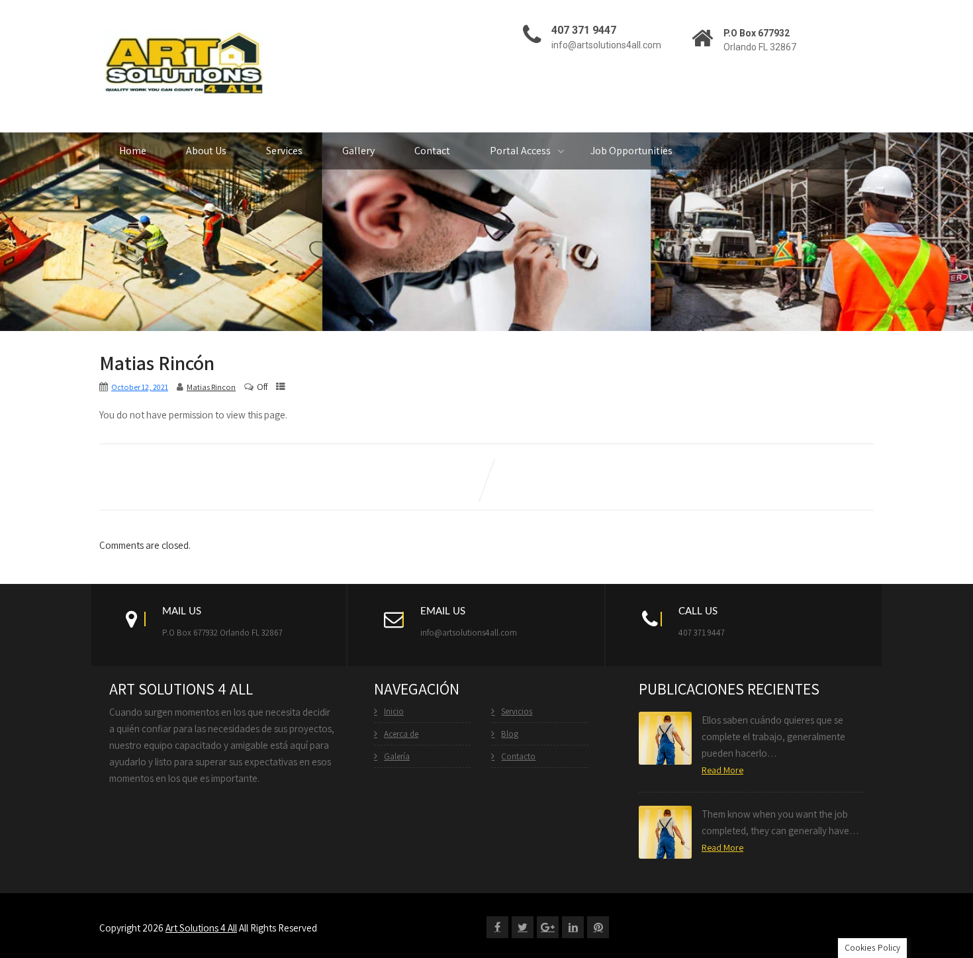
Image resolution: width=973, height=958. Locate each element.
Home (132, 151)
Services (284, 151)
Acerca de (401, 734)
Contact (432, 151)
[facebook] (497, 927)
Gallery (358, 151)
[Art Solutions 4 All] (182, 65)
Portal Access (520, 151)
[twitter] (522, 927)
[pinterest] (598, 927)
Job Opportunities (631, 151)
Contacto (518, 756)
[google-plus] (548, 927)
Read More (722, 770)
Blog (509, 734)
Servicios (516, 711)
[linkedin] (573, 927)
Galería (397, 756)
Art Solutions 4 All (201, 928)
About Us (206, 151)
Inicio (394, 711)
